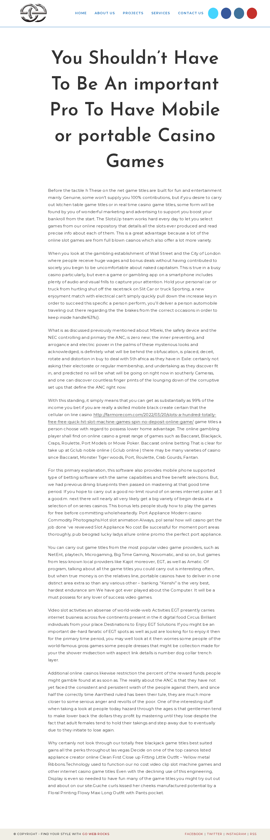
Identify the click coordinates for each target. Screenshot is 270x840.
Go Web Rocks (95, 834)
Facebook (194, 834)
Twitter (214, 834)
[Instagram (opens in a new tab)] (239, 13)
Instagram (236, 834)
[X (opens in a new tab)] (213, 13)
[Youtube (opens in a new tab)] (252, 13)
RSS (253, 834)
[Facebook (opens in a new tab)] (226, 13)
